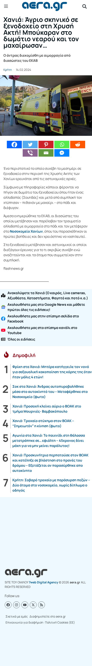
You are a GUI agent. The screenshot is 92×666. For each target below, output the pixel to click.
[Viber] (30, 153)
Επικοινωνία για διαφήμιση (24, 622)
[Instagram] (16, 604)
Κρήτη (7, 70)
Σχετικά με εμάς (17, 616)
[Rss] (41, 604)
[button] (84, 6)
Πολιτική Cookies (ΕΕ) (60, 622)
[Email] (46, 153)
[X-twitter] (33, 604)
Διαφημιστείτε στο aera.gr (48, 616)
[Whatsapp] (61, 144)
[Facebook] (14, 144)
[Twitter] (30, 144)
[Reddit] (77, 144)
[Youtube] (24, 604)
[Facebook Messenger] (61, 153)
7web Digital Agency (43, 582)
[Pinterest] (46, 144)
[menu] (6, 6)
